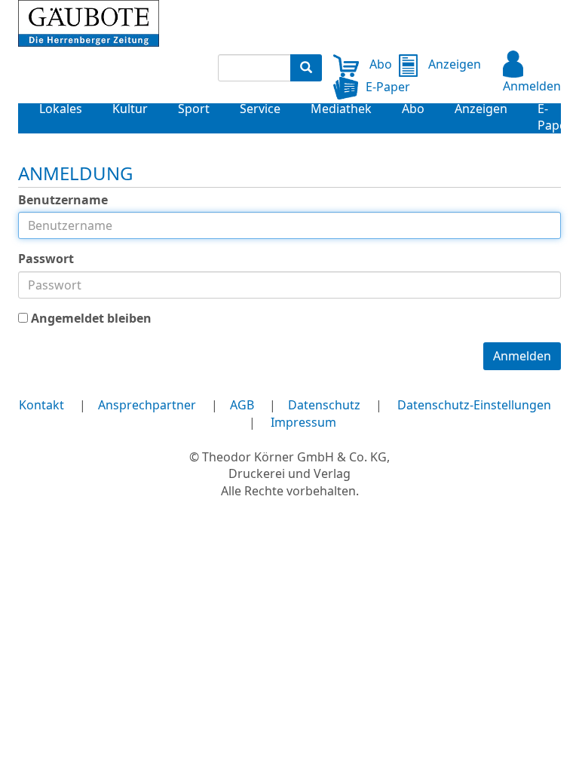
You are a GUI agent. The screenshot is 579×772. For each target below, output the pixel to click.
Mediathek (341, 108)
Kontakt (41, 405)
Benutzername (63, 199)
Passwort (46, 258)
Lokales (60, 108)
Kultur (130, 108)
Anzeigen (453, 64)
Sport (194, 108)
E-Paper (388, 86)
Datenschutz (324, 405)
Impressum (303, 422)
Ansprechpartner (147, 405)
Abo (379, 64)
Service (260, 108)
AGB (242, 405)
